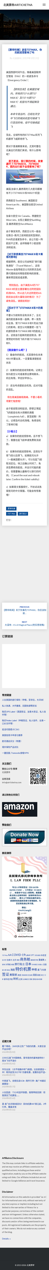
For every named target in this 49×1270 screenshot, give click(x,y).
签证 (5, 974)
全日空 (4, 960)
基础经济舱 (34, 960)
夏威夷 (41, 960)
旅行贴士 (23, 513)
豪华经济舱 (8, 979)
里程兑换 (36, 979)
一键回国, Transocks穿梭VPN (15, 753)
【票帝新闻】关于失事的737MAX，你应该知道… (24, 610)
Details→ (6, 1238)
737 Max (11, 513)
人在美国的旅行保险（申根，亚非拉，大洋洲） (23, 700)
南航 (18, 960)
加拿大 (9, 960)
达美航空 (26, 979)
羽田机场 (25, 975)
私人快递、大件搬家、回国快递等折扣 (19, 705)
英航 (39, 975)
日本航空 (35, 964)
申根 (34, 969)
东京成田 (38, 955)
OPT (32, 955)
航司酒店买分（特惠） (12, 741)
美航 (19, 975)
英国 (35, 975)
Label (28, 955)
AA (9, 954)
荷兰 (42, 975)
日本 (28, 964)
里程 (30, 979)
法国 (45, 964)
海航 (12, 969)
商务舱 (25, 959)
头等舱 (8, 964)
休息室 (43, 955)
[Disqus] (24, 567)
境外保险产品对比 (10, 747)
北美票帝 (17, 58)
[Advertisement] (24, 1010)
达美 (21, 979)
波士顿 (4, 970)
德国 (12, 964)
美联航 (13, 974)
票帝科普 (11, 508)
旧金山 (40, 964)
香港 (40, 979)
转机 (16, 978)
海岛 (8, 970)
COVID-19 (18, 955)
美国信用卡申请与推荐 (12, 735)
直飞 (39, 969)
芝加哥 (30, 975)
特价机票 (23, 969)
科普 (44, 970)
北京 (14, 960)
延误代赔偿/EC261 (10, 729)
